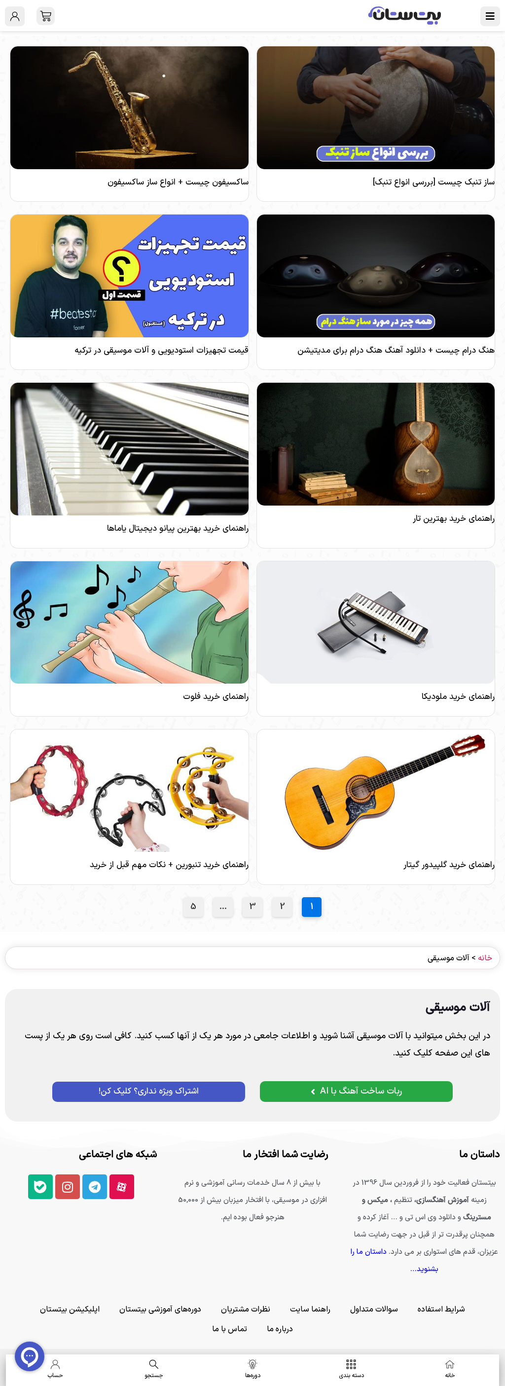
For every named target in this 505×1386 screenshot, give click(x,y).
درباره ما (280, 1329)
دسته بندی (351, 1375)
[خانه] (450, 1364)
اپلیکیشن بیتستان (70, 1309)
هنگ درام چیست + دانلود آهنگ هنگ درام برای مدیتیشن (396, 350)
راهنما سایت (310, 1309)
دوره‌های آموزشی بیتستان (160, 1309)
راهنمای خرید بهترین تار (454, 518)
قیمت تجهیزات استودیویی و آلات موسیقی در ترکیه (161, 350)
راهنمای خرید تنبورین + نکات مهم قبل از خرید (169, 865)
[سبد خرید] (45, 16)
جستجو (153, 1375)
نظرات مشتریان (245, 1309)
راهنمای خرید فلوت (216, 697)
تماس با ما (229, 1329)
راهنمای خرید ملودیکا (458, 697)
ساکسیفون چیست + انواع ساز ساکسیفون (178, 182)
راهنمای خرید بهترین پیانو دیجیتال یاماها (178, 528)
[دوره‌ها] (252, 1364)
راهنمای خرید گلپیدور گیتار (449, 865)
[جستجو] (154, 1364)
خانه (485, 958)
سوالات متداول (374, 1309)
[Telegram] (94, 1186)
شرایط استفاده (441, 1309)
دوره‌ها (252, 1375)
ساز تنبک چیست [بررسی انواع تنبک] (434, 182)
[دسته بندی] (351, 1364)
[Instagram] (67, 1186)
